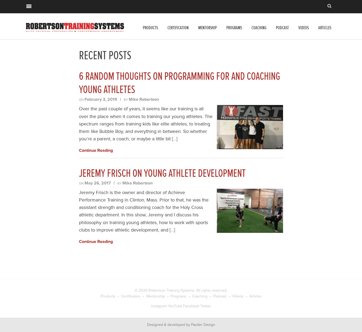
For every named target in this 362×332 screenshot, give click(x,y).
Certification (178, 28)
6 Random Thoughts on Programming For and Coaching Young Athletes (179, 82)
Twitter (205, 306)
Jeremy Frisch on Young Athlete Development (162, 173)
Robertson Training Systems (171, 290)
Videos (303, 28)
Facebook (191, 306)
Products (150, 28)
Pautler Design (203, 324)
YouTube (175, 306)
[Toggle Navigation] (29, 5)
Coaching (258, 28)
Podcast (282, 28)
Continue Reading (96, 150)
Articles (324, 28)
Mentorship (207, 28)
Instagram (159, 306)
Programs (234, 28)
